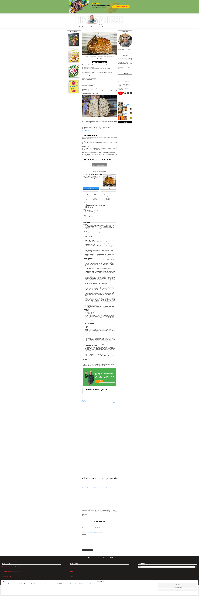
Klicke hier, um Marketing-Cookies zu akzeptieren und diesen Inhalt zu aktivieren (100, 165)
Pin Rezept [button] (108, 188)
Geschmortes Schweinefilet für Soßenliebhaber (9, 573)
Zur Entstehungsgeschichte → (121, 6)
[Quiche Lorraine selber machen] (84, 437)
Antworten (115, 505)
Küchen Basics (109, 26)
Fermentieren (98, 26)
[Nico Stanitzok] (99, 19)
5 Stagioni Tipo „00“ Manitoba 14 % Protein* (89, 132)
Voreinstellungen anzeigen (177, 590)
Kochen (103, 26)
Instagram (71, 576)
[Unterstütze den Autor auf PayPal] (99, 377)
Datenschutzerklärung (93, 583)
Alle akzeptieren (177, 584)
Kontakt (88, 26)
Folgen (125, 122)
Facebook (71, 571)
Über (80, 26)
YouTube (71, 573)
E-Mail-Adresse (97, 527)
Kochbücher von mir (73, 566)
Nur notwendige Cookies (177, 587)
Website (107, 527)
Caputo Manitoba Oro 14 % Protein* (88, 130)
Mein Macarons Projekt (74, 569)
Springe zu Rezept (96, 62)
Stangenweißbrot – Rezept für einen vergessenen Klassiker (11, 571)
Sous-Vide (115, 26)
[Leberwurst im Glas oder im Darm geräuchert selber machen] (115, 437)
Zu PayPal (100, 380)
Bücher (83, 26)
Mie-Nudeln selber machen (6, 576)
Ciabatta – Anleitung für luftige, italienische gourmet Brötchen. (12, 566)
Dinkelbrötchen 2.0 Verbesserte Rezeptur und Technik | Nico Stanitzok (13, 569)
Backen (92, 26)
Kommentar (84, 534)
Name (83, 527)
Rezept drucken (103, 62)
